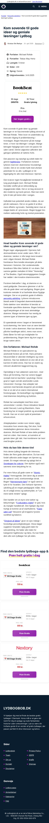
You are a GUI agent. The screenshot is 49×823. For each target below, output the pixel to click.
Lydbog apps (11, 788)
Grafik (31, 760)
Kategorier (10, 796)
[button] (34, 6)
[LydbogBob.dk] (3, 6)
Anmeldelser (11, 792)
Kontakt (9, 764)
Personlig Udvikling (13, 16)
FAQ (7, 801)
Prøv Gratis (24, 592)
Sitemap (32, 764)
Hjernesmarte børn (18, 482)
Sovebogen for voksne (13, 464)
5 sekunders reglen (24, 503)
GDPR (31, 755)
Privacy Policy (35, 751)
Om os (8, 760)
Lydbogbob (10, 751)
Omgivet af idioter (12, 521)
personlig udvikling (12, 298)
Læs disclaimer (37, 1)
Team (8, 755)
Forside (3, 16)
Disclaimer (10, 768)
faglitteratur (15, 162)
